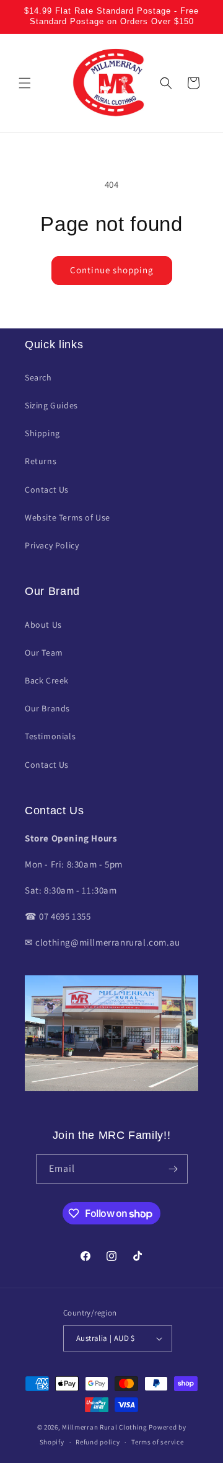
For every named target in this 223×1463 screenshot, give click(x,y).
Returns (40, 461)
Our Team (44, 652)
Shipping (42, 433)
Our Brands (47, 708)
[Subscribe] (173, 1169)
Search (38, 377)
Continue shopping (112, 270)
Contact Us (47, 489)
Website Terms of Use (67, 517)
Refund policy (98, 1442)
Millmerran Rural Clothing (104, 1427)
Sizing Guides (51, 405)
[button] (24, 83)
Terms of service (157, 1442)
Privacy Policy (52, 545)
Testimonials (50, 736)
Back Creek (47, 680)
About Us (43, 624)
